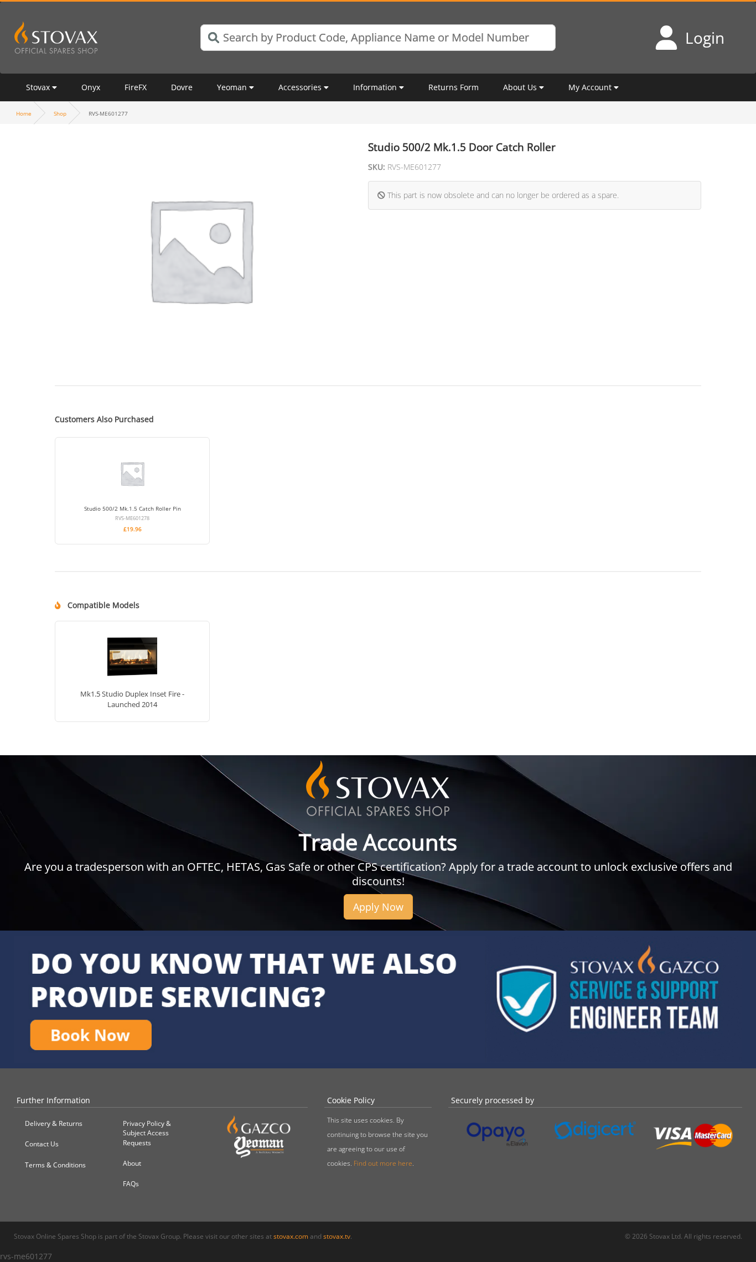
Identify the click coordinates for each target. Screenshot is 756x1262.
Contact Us (42, 1144)
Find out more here (383, 1163)
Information (375, 87)
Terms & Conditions (55, 1165)
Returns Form (453, 87)
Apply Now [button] (378, 906)
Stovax (38, 87)
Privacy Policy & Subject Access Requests (147, 1133)
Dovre (182, 87)
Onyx (90, 87)
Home (24, 113)
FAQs (131, 1183)
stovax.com (290, 1236)
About (132, 1163)
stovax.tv (336, 1236)
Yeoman (232, 87)
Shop (60, 113)
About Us (520, 87)
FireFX (136, 87)
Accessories (300, 87)
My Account (590, 87)
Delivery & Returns (53, 1123)
